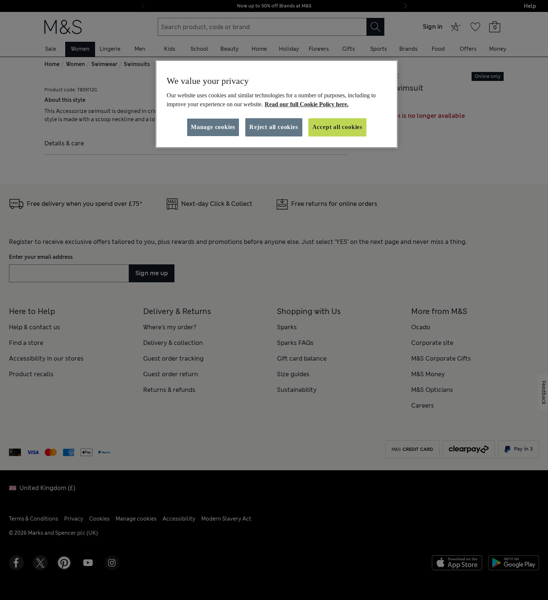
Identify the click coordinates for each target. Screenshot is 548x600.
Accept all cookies (337, 127)
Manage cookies (213, 127)
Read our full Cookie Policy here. (307, 104)
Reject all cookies (273, 127)
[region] (276, 104)
